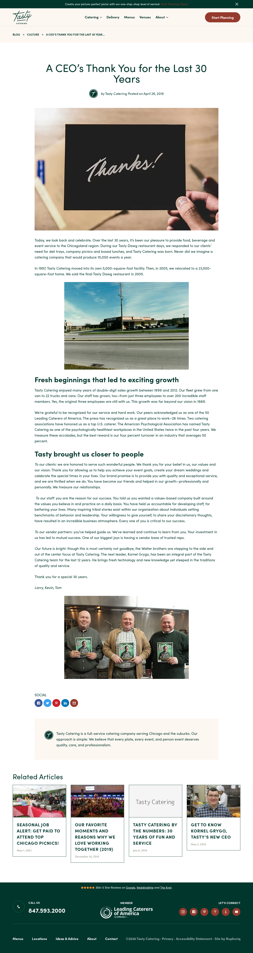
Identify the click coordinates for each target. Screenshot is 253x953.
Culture (33, 34)
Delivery (113, 17)
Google (130, 887)
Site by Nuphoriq (227, 938)
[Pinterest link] (204, 912)
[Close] (239, 4)
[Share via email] (74, 703)
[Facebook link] (194, 912)
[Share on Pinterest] (56, 703)
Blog (16, 34)
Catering (91, 17)
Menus (129, 17)
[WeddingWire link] (215, 912)
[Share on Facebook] (38, 703)
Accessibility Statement (194, 938)
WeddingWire (145, 887)
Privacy (167, 938)
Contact (111, 938)
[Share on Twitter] (47, 703)
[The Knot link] (226, 912)
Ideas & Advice (67, 938)
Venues (145, 17)
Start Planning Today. (174, 4)
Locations (39, 938)
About (160, 17)
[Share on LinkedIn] (65, 703)
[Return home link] (22, 17)
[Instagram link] (183, 912)
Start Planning (223, 17)
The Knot (166, 887)
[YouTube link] (236, 912)
